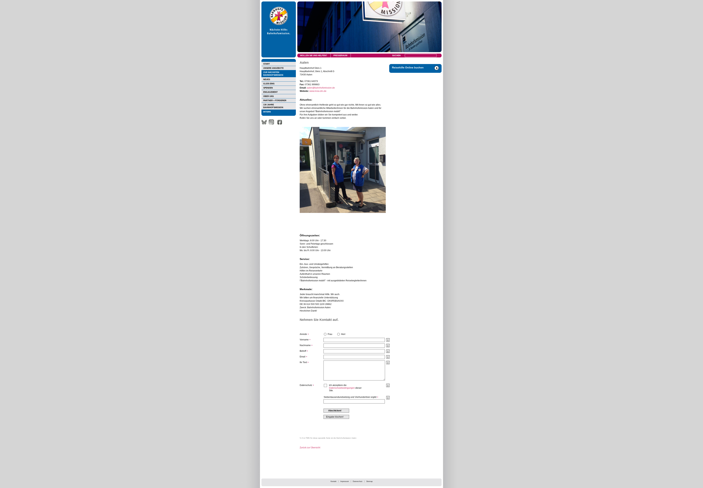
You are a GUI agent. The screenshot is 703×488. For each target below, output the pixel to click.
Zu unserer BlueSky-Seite (265, 122)
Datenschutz (357, 481)
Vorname (304, 339)
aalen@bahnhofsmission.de (321, 88)
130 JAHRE (273, 106)
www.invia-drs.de (317, 91)
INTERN (267, 112)
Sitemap (369, 481)
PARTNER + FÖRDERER (274, 100)
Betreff (303, 351)
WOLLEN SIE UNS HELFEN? (313, 55)
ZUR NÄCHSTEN (273, 73)
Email (302, 356)
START (266, 64)
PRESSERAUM (340, 55)
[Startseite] (278, 56)
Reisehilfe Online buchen (408, 67)
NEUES (266, 79)
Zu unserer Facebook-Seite (280, 122)
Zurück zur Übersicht (310, 447)
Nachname (305, 345)
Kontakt (333, 481)
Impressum (344, 481)
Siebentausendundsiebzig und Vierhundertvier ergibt (350, 397)
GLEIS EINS (268, 83)
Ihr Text (303, 362)
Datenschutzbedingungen (342, 388)
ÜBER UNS (268, 96)
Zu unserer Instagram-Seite (272, 122)
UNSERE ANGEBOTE (273, 68)
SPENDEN (268, 88)
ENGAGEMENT (270, 92)
